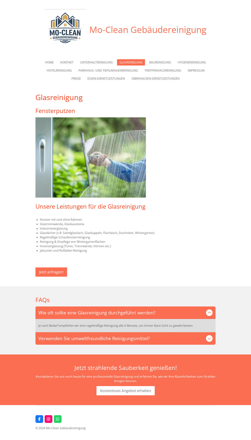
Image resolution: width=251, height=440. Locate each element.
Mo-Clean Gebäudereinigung (147, 30)
